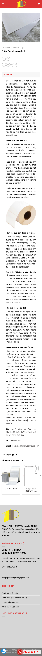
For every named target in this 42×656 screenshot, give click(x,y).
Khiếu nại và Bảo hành (10, 607)
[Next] (40, 480)
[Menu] (3, 4)
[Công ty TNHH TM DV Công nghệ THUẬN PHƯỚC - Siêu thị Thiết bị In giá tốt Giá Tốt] (21, 4)
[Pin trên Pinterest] (16, 65)
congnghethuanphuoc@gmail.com (25, 446)
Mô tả (9, 74)
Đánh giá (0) (11, 455)
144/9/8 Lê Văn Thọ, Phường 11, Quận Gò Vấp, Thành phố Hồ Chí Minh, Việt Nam (21, 432)
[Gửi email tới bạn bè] (12, 65)
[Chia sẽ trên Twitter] (8, 65)
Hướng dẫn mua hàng (10, 602)
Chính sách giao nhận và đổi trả (14, 598)
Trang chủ (6, 48)
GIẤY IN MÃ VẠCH (19, 48)
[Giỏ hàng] (39, 4)
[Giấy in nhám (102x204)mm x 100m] (31, 475)
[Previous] (1, 480)
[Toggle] (4, 74)
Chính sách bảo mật (10, 593)
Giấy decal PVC (11, 489)
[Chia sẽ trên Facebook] (4, 65)
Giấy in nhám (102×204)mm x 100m (31, 491)
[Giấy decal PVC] (11, 475)
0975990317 (16, 440)
